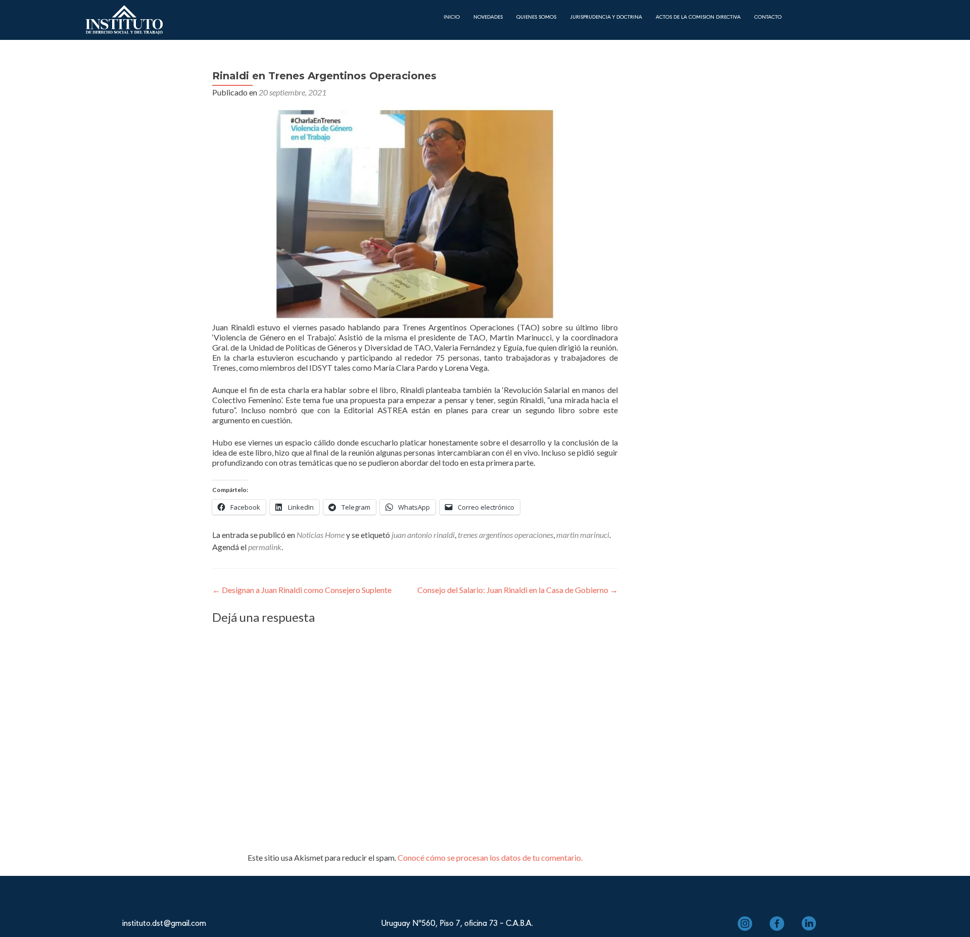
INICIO (452, 16)
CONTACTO (768, 16)
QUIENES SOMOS (536, 16)
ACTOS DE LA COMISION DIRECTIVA (698, 16)
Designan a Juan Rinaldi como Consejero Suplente (302, 590)
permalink (264, 547)
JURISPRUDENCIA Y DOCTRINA (606, 16)
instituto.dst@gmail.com (164, 922)
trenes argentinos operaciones (505, 534)
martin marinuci (582, 534)
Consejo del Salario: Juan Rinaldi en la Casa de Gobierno (517, 590)
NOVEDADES (488, 16)
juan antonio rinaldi (423, 534)
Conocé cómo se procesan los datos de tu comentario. (490, 857)
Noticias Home (321, 534)
